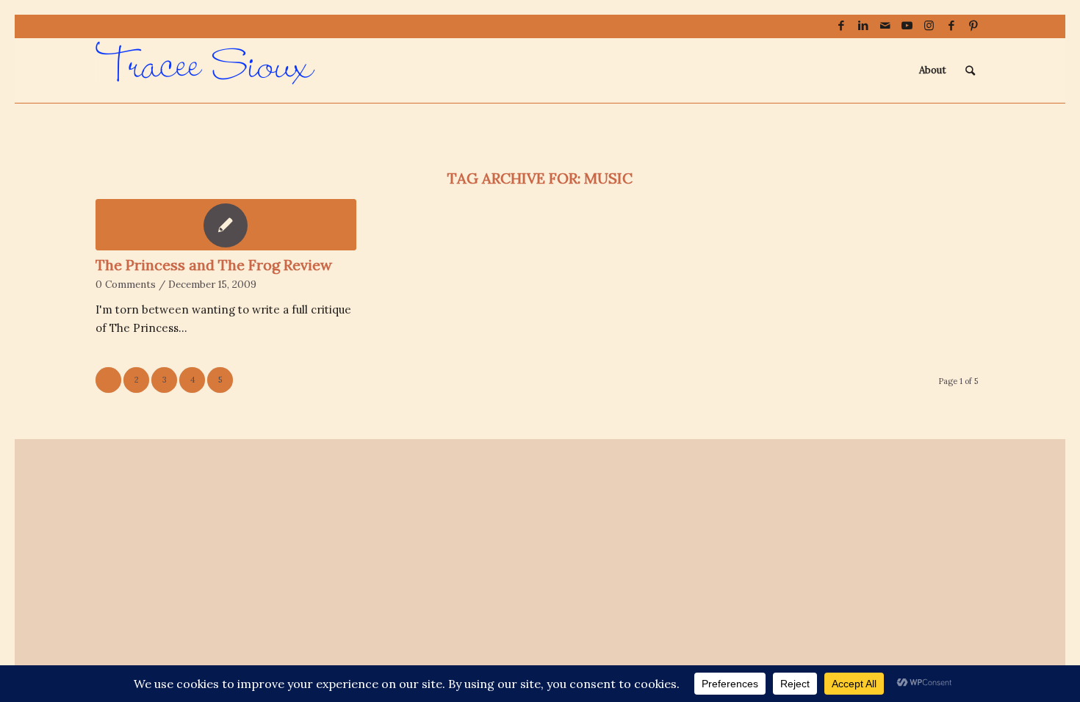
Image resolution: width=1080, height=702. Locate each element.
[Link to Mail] (885, 26)
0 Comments (126, 284)
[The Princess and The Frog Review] (226, 224)
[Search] (970, 70)
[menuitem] (933, 70)
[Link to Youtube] (907, 26)
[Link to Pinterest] (973, 26)
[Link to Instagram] (929, 26)
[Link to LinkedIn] (863, 26)
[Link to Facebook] (841, 26)
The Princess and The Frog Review (214, 265)
